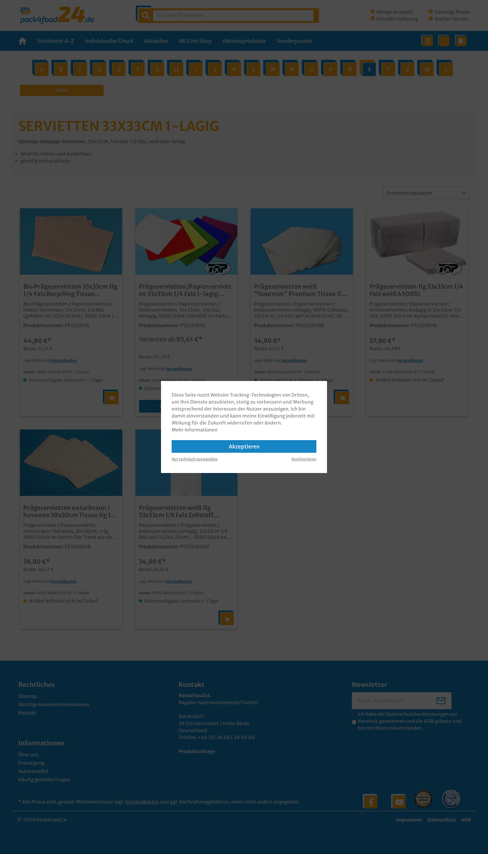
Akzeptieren (244, 446)
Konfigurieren (303, 459)
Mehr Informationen (194, 430)
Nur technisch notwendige (194, 459)
